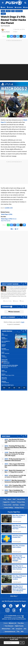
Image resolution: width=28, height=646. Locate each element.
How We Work (21, 499)
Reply (22, 301)
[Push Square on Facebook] (20, 610)
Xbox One (4, 342)
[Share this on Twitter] (17, 36)
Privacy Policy (21, 502)
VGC (25, 628)
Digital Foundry (19, 626)
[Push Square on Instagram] (7, 610)
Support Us (6, 502)
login (22, 322)
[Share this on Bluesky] (11, 36)
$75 (9, 387)
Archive (22, 505)
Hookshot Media (12, 615)
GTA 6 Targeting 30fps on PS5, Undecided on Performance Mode (15, 486)
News (3, 11)
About (9, 499)
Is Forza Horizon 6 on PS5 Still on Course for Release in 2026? (15, 476)
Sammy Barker (6, 32)
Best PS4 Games (5, 220)
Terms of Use (7, 505)
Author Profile (8, 301)
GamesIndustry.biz (10, 631)
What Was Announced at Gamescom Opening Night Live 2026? (15, 481)
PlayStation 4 (4, 338)
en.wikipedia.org (5, 382)
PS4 (13, 11)
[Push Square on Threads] (14, 610)
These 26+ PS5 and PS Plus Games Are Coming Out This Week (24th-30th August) (14, 454)
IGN (13, 628)
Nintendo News (6, 628)
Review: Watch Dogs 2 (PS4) (8, 375)
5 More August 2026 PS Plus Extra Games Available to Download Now (15, 465)
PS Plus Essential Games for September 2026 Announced (15, 459)
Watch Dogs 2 (5, 335)
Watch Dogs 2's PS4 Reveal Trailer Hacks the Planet (13, 19)
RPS (22, 631)
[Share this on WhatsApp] (8, 36)
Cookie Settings (8, 507)
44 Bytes (19, 617)
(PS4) (6, 214)
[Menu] (2, 2)
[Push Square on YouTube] (11, 606)
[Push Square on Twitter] (17, 606)
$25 (19, 387)
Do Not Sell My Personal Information (17, 619)
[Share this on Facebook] (14, 36)
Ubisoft (8, 11)
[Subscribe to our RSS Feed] (4, 606)
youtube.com (8, 208)
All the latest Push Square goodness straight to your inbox (14, 638)
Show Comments (15, 311)
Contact (13, 502)
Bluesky (16, 301)
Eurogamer (19, 628)
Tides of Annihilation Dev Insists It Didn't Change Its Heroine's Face (15, 492)
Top (5, 499)
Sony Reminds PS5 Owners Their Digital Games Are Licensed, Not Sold (15, 441)
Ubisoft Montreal (5, 349)
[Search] (25, 2)
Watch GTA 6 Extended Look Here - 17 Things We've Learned (15, 471)
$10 (24, 387)
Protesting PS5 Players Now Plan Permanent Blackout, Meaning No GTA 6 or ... (15, 447)
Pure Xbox (21, 623)
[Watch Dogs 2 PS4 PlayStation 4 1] (14, 99)
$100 (4, 387)
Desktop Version (19, 507)
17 (17, 229)
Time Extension (9, 626)
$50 (14, 387)
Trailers (3, 13)
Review (8, 219)
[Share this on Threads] (21, 36)
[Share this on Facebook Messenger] (24, 36)
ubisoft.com (4, 379)
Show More (13, 596)
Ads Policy (16, 505)
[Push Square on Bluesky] (24, 606)
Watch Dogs (19, 11)
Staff (14, 499)
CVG (18, 631)
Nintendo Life (12, 623)
